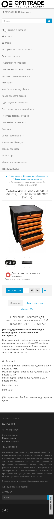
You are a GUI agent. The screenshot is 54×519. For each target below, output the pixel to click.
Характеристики (35, 303)
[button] (27, 30)
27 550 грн (15, 290)
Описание (15, 303)
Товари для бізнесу (12, 142)
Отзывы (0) (27, 309)
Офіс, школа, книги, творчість (17, 109)
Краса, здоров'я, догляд (14, 95)
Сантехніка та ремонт (13, 122)
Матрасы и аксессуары (14, 162)
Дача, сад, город (10, 56)
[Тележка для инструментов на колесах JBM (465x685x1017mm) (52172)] (27, 228)
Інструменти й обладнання (16, 76)
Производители (9, 438)
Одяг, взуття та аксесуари (15, 102)
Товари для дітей (11, 148)
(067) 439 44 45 (8, 424)
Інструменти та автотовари (16, 49)
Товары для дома (11, 168)
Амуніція (6, 82)
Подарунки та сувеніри (14, 62)
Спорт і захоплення (12, 135)
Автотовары (8, 155)
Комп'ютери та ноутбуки (15, 89)
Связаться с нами (10, 435)
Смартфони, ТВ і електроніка (17, 69)
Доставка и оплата (10, 441)
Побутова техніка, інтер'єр (16, 115)
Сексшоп (6, 129)
